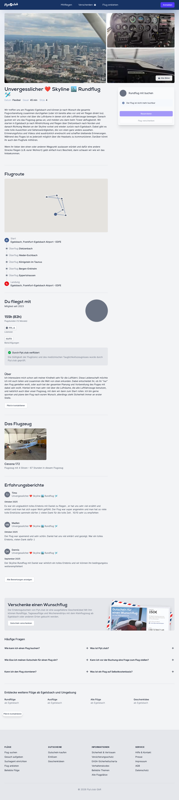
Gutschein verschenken (21, 623)
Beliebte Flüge (11, 770)
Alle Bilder (165, 78)
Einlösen (52, 756)
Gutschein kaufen (57, 752)
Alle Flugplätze (99, 774)
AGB (137, 765)
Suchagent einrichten (15, 761)
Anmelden (167, 5)
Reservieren (146, 113)
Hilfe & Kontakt (143, 752)
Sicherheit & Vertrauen (103, 752)
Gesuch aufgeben (13, 756)
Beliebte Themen (100, 770)
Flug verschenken (146, 120)
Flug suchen (10, 752)
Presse (138, 756)
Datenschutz (142, 770)
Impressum (141, 761)
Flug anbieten (110, 4)
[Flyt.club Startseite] (11, 5)
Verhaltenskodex (100, 765)
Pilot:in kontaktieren (16, 405)
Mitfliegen (66, 4)
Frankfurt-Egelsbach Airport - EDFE (42, 241)
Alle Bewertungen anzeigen (19, 579)
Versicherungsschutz (103, 756)
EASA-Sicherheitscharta (104, 761)
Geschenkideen (56, 761)
